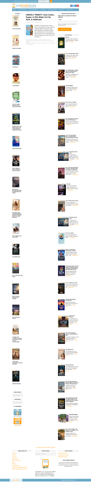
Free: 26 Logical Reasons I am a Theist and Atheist (16, 105)
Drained (68, 184)
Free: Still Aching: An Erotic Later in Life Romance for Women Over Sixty (71, 71)
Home (14, 9)
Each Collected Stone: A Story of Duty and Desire (16, 169)
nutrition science (45, 40)
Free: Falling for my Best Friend (16, 236)
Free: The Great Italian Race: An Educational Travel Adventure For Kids (72, 136)
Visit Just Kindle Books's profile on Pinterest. (45, 447)
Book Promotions (52, 9)
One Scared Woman (72, 316)
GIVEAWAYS (43, 9)
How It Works (15, 458)
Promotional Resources (63, 453)
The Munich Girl (69, 349)
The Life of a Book (69, 233)
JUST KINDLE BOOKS (34, 5)
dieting (32, 40)
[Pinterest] (78, 6)
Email (60, 19)
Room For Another (16, 48)
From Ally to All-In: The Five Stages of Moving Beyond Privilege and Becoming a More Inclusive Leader (72, 268)
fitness (36, 40)
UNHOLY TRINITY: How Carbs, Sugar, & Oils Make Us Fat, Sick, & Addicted (40, 17)
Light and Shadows (16, 148)
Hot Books (48, 39)
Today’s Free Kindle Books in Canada (19, 467)
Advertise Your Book (16, 460)
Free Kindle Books (33, 9)
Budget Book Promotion (63, 456)
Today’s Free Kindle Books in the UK (19, 468)
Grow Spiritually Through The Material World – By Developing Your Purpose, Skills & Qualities (72, 399)
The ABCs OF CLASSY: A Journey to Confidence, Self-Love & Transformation (17, 339)
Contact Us (69, 9)
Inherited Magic (69, 85)
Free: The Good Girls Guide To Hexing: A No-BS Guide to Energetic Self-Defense (71, 168)
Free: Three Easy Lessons (72, 200)
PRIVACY (14, 463)
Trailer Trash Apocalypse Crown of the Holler (17, 362)
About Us (14, 454)
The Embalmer (15, 85)
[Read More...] (72, 41)
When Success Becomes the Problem (15, 297)
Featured (33, 39)
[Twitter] (73, 6)
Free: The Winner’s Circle (71, 282)
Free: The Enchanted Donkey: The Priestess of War (72, 334)
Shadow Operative (16, 383)
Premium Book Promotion (63, 454)
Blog (13, 461)
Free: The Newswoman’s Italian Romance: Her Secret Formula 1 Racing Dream (71, 382)
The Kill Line (15, 67)
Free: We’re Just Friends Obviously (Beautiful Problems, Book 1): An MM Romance (17, 215)
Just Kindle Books (38, 22)
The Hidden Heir (16, 256)
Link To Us (14, 456)
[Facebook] (71, 6)
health (39, 40)
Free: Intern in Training (71, 102)
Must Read (61, 9)
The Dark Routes (70, 364)
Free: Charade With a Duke (72, 53)
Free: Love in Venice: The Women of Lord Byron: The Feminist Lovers (71, 430)
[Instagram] (76, 6)
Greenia (67, 37)
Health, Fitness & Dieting (41, 39)
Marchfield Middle (73, 414)
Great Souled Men (16, 28)
